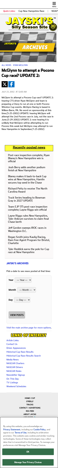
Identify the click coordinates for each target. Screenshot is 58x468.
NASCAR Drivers (14, 367)
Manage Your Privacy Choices (28, 462)
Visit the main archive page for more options (28, 327)
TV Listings (12, 382)
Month (12, 289)
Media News (12, 359)
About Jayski (30, 414)
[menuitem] (29, 398)
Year (11, 279)
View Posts (17, 315)
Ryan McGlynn (20, 65)
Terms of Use (20, 432)
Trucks (29, 405)
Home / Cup (30, 398)
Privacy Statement (11, 429)
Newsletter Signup (15, 375)
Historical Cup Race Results (20, 352)
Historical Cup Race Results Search (23, 355)
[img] (29, 24)
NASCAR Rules (13, 371)
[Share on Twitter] (5, 84)
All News (6, 65)
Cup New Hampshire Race (31, 11)
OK (27, 452)
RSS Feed (30, 411)
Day (11, 299)
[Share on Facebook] (11, 84)
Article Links (12, 340)
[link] (29, 24)
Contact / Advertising (29, 408)
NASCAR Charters (15, 363)
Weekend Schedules (16, 386)
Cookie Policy (40, 429)
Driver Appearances (16, 348)
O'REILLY (30, 401)
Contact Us (11, 344)
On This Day (12, 378)
